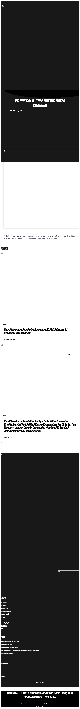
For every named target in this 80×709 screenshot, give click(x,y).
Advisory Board (5, 614)
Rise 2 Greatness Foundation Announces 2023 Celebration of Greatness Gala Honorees (35, 331)
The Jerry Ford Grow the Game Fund (10, 641)
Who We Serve (4, 608)
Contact (3, 668)
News (2, 620)
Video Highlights (5, 623)
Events (3, 637)
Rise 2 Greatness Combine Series (9, 647)
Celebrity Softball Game (7, 653)
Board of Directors (6, 611)
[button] (69, 354)
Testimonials (4, 626)
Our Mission (4, 602)
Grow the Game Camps (6, 644)
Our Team (3, 605)
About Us (3, 598)
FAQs (2, 628)
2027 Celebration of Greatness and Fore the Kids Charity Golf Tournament (20, 650)
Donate (3, 676)
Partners (3, 617)
